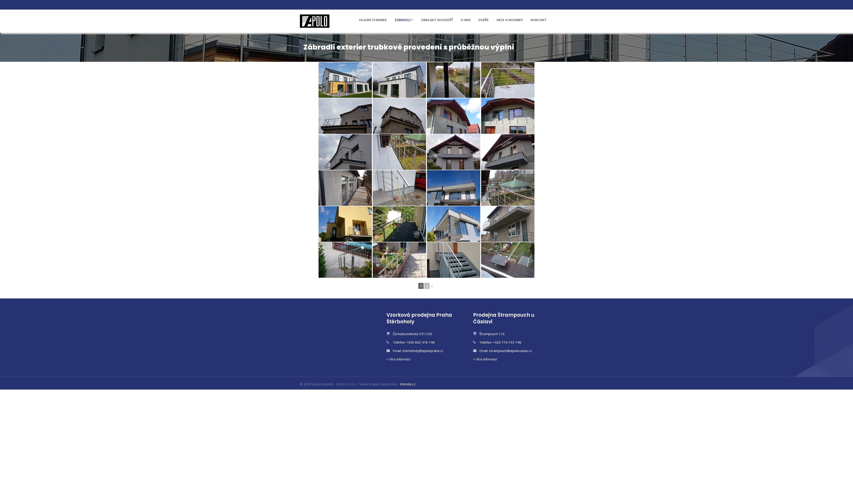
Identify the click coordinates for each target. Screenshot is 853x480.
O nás (466, 20)
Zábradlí (403, 20)
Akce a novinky (509, 20)
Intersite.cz (407, 384)
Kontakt (538, 20)
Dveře (483, 20)
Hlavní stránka (373, 20)
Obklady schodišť (437, 20)
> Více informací (398, 359)
